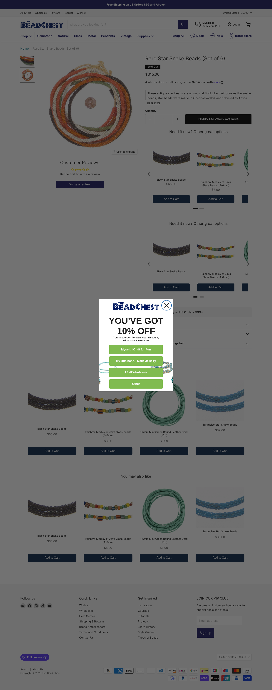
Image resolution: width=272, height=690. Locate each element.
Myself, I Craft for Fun (136, 349)
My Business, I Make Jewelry (136, 360)
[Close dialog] (167, 305)
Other (136, 383)
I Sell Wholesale (136, 372)
